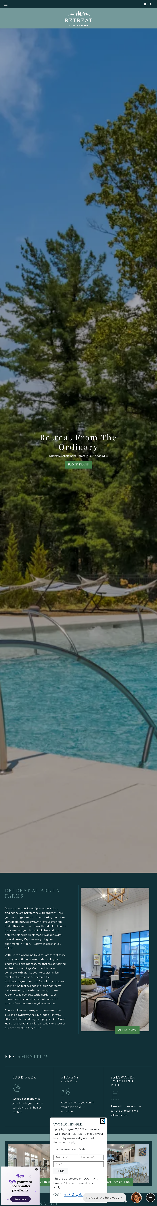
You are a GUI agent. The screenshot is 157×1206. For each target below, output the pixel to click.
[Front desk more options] (150, 1197)
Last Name (87, 1157)
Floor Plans (78, 464)
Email (59, 1164)
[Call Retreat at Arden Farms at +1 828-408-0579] (151, 4)
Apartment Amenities (112, 1181)
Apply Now (129, 1030)
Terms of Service (86, 1183)
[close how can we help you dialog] (121, 1197)
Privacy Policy (61, 1183)
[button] (146, 4)
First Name (62, 1157)
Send (60, 1171)
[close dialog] (103, 1121)
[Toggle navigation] (5, 4)
